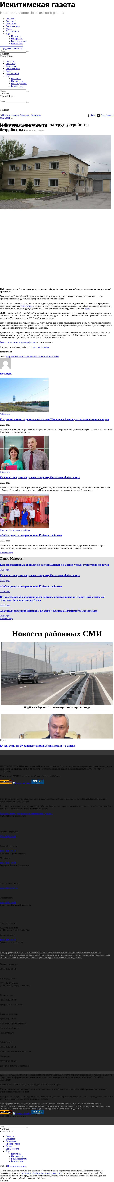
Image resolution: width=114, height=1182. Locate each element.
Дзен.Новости (12, 31)
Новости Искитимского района (15, 530)
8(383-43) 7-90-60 (8, 836)
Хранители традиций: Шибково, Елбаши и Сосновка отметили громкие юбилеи (48, 610)
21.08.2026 (5, 570)
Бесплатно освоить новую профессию (18, 342)
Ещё (8, 33)
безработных (26, 306)
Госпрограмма (25, 356)
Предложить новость (12, 48)
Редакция (6, 373)
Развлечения (17, 43)
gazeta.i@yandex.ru (9, 888)
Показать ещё (6, 552)
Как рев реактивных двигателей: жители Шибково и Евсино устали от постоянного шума (54, 419)
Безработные (12, 356)
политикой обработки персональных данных (42, 1173)
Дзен (92, 115)
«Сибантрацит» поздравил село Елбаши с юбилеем (31, 535)
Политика (16, 36)
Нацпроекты (17, 38)
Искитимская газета (16, 1166)
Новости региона (10, 115)
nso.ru (87, 308)
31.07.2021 (5, 118)
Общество (10, 21)
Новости (10, 18)
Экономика (11, 23)
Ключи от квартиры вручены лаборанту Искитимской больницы (40, 477)
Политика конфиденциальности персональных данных (26, 813)
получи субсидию (40, 347)
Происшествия (13, 26)
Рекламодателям (19, 41)
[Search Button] (27, 51)
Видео (9, 28)
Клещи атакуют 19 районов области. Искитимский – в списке (37, 745)
